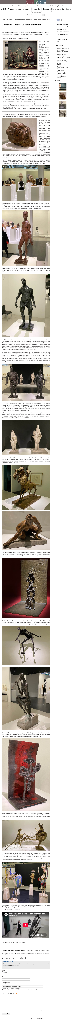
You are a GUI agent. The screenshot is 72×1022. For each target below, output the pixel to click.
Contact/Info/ (40, 1020)
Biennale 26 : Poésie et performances (63, 49)
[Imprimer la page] (59, 20)
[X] (61, 20)
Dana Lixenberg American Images (61, 71)
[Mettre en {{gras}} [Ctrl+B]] (3, 994)
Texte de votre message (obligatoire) (11, 988)
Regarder (8, 19)
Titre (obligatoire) (6, 983)
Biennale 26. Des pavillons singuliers (62, 55)
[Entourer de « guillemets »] (13, 994)
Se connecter (32, 1020)
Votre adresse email (7, 976)
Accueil (3, 19)
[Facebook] (58, 20)
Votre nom (4, 972)
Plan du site (24, 1020)
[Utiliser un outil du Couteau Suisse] (16, 994)
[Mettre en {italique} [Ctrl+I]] (6, 994)
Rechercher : (30, 15)
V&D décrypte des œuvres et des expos (21, 19)
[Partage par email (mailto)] (56, 20)
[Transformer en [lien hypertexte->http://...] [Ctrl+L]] (8, 994)
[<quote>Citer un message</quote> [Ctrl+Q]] (11, 994)
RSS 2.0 (48, 1020)
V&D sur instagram (36, 12)
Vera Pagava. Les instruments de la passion (61, 76)
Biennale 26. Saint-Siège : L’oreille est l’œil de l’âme (63, 62)
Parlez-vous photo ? (62, 73)
